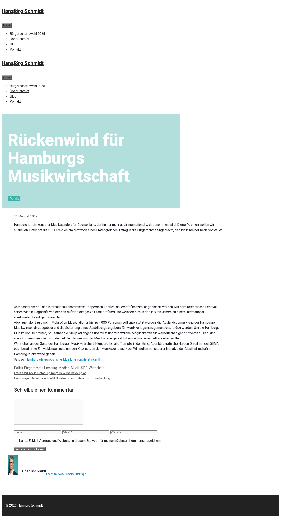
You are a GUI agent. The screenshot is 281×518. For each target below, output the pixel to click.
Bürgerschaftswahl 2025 (27, 34)
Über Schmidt (19, 39)
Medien (63, 368)
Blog (13, 44)
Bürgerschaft (33, 368)
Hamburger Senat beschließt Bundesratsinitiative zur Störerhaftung (62, 378)
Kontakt (15, 49)
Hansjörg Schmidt (23, 11)
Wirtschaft (96, 368)
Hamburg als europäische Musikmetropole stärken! (62, 359)
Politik (14, 199)
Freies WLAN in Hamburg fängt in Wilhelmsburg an (50, 373)
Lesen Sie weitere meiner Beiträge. (66, 474)
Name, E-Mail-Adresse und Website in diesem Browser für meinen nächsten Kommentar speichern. (90, 441)
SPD (84, 368)
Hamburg (50, 368)
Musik (75, 368)
